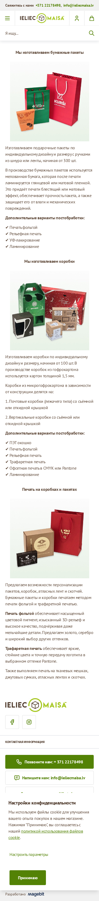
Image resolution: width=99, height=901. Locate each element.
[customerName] (76, 18)
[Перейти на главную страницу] (42, 18)
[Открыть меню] (7, 18)
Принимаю (27, 877)
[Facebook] (12, 722)
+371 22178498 (48, 5)
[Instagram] (29, 722)
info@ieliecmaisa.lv (78, 5)
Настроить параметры (29, 854)
